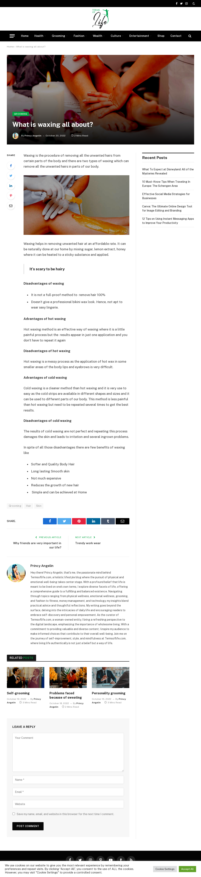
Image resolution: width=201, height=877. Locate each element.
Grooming (58, 35)
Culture (116, 35)
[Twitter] (11, 176)
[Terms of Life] (100, 19)
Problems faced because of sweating (65, 695)
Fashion (79, 35)
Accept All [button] (187, 869)
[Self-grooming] (25, 677)
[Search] (189, 36)
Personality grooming (108, 693)
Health (38, 35)
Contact (175, 35)
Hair (28, 505)
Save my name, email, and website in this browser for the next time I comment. (65, 814)
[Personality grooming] (110, 677)
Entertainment (139, 35)
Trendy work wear (88, 543)
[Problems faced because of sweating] (68, 677)
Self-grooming (18, 693)
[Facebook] (11, 166)
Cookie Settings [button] (165, 869)
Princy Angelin (33, 135)
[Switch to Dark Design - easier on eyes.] (193, 3)
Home (24, 35)
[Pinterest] (11, 196)
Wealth (97, 35)
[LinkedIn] (11, 186)
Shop (160, 35)
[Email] (11, 206)
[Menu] (12, 36)
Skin (39, 505)
